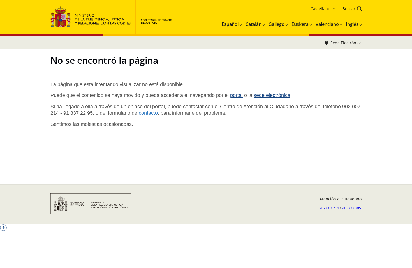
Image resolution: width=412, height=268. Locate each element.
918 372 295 (351, 208)
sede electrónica (272, 95)
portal (236, 95)
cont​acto (148, 113)
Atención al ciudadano (341, 199)
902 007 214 (329, 208)
